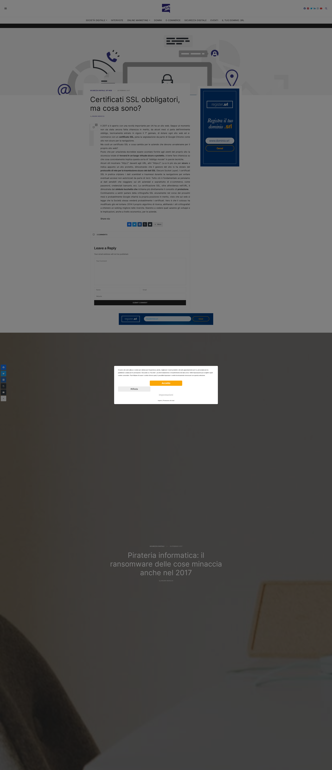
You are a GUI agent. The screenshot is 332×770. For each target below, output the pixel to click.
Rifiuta (134, 389)
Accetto (166, 383)
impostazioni (166, 395)
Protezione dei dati (168, 400)
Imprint (160, 400)
